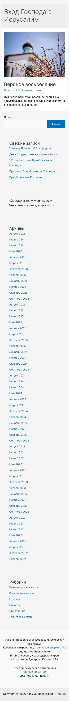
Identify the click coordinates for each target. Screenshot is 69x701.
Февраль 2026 (18, 269)
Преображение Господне (26, 177)
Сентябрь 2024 (19, 369)
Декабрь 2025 (18, 280)
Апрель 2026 (17, 257)
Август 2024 (17, 375)
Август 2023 (17, 446)
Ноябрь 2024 (17, 357)
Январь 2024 (17, 417)
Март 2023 (16, 476)
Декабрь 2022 (18, 493)
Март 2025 (16, 334)
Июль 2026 (16, 239)
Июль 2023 (16, 452)
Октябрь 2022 (18, 505)
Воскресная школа (21, 593)
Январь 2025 (17, 345)
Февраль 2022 (18, 553)
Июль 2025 (16, 310)
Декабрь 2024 (18, 351)
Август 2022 (17, 517)
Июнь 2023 (16, 458)
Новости (9, 90)
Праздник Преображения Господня (32, 171)
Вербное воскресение (30, 84)
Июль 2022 (16, 523)
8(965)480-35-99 (34, 671)
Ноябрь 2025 (17, 286)
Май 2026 (15, 251)
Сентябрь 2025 (19, 298)
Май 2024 (15, 393)
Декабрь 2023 (18, 423)
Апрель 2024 (17, 399)
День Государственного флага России (34, 154)
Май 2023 (15, 464)
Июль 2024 (16, 381)
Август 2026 (17, 233)
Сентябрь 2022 (19, 511)
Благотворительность (23, 587)
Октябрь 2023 (18, 434)
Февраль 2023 (18, 482)
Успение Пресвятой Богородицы (30, 148)
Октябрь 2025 (18, 292)
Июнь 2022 (16, 529)
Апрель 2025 (17, 328)
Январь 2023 (17, 488)
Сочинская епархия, (48, 647)
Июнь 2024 (16, 387)
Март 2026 (16, 263)
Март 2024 (16, 405)
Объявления (17, 611)
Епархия (14, 599)
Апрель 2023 (17, 470)
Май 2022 (15, 535)
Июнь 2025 (16, 316)
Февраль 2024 (18, 411)
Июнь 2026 (16, 245)
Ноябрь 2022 (17, 499)
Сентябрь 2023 (19, 440)
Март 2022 (16, 547)
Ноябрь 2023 (17, 428)
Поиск (8, 117)
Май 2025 (15, 322)
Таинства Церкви (20, 617)
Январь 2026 (17, 274)
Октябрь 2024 (18, 363)
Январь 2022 (17, 559)
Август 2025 (17, 304)
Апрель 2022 (17, 541)
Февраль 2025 (18, 340)
